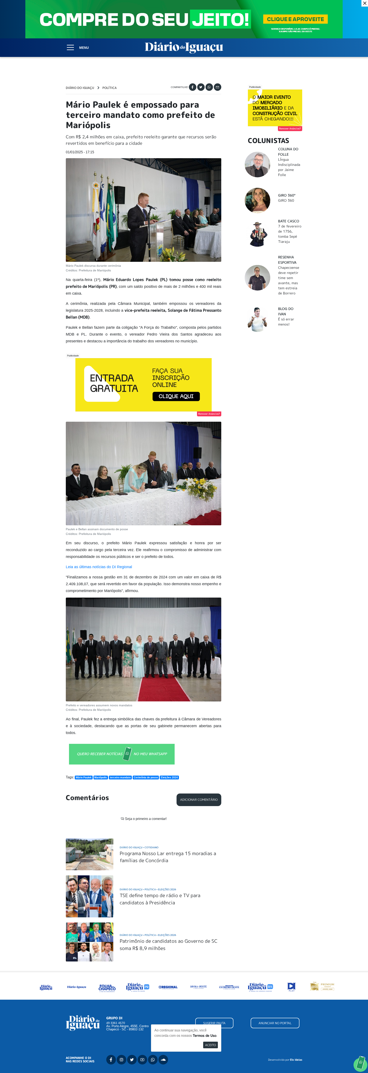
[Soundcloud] (163, 1059)
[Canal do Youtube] (142, 1059)
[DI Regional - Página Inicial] (46, 987)
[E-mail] (217, 87)
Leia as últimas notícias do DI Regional (99, 567)
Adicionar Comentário (199, 800)
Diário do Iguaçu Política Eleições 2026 (148, 889)
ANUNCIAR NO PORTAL (275, 1023)
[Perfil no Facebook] (111, 1059)
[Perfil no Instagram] (121, 1059)
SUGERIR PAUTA (214, 1023)
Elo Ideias (296, 1059)
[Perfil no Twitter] (132, 1059)
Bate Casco (288, 221)
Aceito (210, 1045)
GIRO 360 (286, 200)
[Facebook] (192, 87)
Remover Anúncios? (209, 414)
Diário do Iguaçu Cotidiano (139, 847)
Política (109, 88)
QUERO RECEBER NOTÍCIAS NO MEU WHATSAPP (122, 754)
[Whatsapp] (209, 87)
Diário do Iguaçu (80, 88)
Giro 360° (286, 195)
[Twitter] (201, 87)
